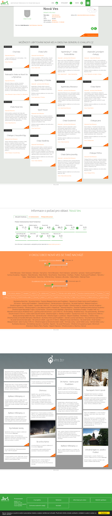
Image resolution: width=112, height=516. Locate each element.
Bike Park (66, 297)
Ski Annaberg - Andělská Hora (74, 312)
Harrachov (43, 273)
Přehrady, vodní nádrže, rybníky (67, 293)
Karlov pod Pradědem (93, 273)
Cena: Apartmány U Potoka (38, 97)
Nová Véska (62, 275)
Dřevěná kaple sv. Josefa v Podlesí (21, 305)
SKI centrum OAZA (38, 320)
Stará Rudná (31, 277)
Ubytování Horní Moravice (11, 139)
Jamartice (74, 273)
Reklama (58, 500)
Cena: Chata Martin (89, 108)
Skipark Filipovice (55, 326)
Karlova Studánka (13, 275)
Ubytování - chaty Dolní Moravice (92, 58)
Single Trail (75, 297)
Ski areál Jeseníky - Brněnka (94, 312)
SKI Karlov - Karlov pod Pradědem (25, 303)
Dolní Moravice (55, 15)
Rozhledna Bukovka (18, 324)
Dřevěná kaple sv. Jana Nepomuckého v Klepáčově (42, 307)
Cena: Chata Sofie (35, 67)
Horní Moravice (33, 25)
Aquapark (26, 293)
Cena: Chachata (9, 62)
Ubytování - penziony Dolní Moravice (40, 84)
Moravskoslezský (56, 17)
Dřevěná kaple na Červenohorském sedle (49, 322)
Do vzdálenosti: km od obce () (48, 281)
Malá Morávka (33, 275)
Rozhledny (100, 293)
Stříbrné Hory (49, 277)
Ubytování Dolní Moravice (37, 144)
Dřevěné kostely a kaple (24, 297)
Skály (24, 277)
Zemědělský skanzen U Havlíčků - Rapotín (41, 324)
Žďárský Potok (85, 277)
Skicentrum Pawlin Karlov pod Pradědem (83, 301)
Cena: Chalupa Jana (89, 140)
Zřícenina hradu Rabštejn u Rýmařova (59, 310)
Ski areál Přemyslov (63, 324)
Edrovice (36, 273)
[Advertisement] (56, 196)
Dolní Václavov (27, 273)
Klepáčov (24, 275)
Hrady (107, 293)
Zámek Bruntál (41, 316)
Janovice (81, 273)
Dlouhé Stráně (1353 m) (17, 314)
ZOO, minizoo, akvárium (14, 293)
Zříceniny (12, 297)
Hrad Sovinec (96, 320)
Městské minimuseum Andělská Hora (20, 312)
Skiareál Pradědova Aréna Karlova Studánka (89, 307)
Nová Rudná (53, 275)
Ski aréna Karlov (34, 301)
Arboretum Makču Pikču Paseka (37, 326)
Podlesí (77, 275)
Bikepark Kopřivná (91, 303)
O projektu (37, 500)
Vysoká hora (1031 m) (79, 314)
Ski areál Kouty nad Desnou (94, 318)
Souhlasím (104, 513)
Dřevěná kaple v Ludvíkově (57, 316)
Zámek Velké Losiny (97, 322)
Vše (4, 293)
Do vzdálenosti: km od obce (50, 260)
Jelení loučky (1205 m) (26, 322)
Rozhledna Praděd (79, 310)
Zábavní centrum (92, 297)
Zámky (6, 297)
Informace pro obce (79, 500)
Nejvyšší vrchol (57, 297)
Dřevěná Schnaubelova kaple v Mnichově (85, 324)
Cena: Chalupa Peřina (89, 173)
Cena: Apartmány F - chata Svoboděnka (67, 74)
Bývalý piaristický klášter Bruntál (24, 316)
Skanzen (53, 293)
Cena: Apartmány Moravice (64, 108)
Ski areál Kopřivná (77, 303)
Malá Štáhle (43, 275)
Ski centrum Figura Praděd (59, 305)
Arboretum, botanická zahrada (86, 293)
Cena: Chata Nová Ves (10, 123)
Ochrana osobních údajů (37, 505)
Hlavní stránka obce (92, 35)
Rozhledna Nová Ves (21, 301)
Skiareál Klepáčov (67, 307)
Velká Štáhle (74, 277)
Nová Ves (50, 8)
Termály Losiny (70, 322)
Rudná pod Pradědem (88, 275)
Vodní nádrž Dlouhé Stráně (35, 314)
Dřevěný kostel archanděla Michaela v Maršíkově (23, 318)
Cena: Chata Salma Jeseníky (64, 176)
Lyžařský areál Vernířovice (43, 312)
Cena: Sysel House (35, 128)
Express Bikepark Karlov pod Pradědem (54, 301)
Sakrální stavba (104, 297)
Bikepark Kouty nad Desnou (69, 320)
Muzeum (82, 297)
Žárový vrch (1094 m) (95, 314)
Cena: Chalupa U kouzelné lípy (12, 152)
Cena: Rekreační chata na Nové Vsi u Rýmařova (16, 94)
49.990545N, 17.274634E (58, 22)
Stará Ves (40, 277)
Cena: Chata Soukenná (63, 142)
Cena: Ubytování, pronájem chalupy (92, 74)
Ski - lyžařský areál (44, 293)
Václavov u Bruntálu (62, 277)
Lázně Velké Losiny (82, 322)
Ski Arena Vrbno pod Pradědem (52, 318)
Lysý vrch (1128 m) (52, 320)
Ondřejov (70, 275)
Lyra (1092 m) (57, 312)
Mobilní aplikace (100, 500)
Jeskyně (43, 297)
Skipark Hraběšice (73, 316)
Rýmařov (54, 20)
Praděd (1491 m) (93, 310)
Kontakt (58, 505)
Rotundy (36, 297)
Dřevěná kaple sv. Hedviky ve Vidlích (58, 314)
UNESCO (33, 293)
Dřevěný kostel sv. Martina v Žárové (74, 326)
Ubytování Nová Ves (10, 55)
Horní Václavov (65, 273)
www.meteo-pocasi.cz (54, 244)
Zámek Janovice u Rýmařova (60, 303)
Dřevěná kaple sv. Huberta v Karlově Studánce (85, 305)
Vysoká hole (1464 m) (41, 305)
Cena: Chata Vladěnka (36, 160)
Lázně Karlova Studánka (15, 307)
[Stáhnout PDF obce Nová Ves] (92, 28)
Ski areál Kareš (85, 320)
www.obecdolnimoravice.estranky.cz (86, 15)
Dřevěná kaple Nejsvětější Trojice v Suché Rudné (28, 310)
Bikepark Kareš (12, 322)
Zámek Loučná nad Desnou (74, 318)
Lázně (49, 297)
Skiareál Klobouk (44, 303)
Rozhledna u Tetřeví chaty (89, 316)
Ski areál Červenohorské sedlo (21, 320)
